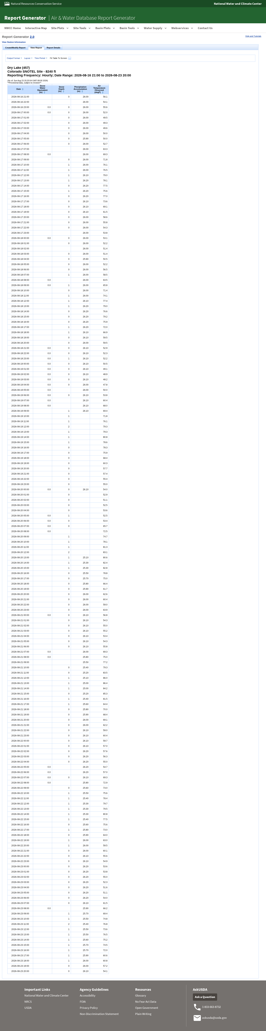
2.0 (32, 37)
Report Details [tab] (53, 48)
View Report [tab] (36, 48)
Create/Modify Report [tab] (15, 48)
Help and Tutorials (253, 36)
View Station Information (14, 42)
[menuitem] (15, 58)
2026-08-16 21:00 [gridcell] (20, 97)
